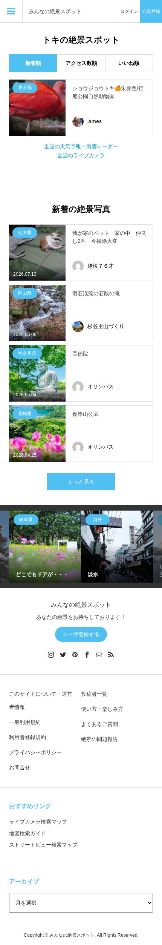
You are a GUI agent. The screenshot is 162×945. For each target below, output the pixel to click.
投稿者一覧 (94, 694)
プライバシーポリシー (35, 752)
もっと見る (81, 482)
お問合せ (19, 767)
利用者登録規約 (27, 737)
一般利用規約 (25, 722)
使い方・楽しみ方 (102, 709)
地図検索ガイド (27, 833)
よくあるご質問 (99, 724)
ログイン (129, 11)
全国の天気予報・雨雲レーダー (81, 146)
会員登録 (151, 11)
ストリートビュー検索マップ (43, 845)
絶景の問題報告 (99, 739)
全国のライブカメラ (81, 155)
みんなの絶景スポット (55, 11)
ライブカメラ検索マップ (38, 822)
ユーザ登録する (81, 634)
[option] (45, 547)
